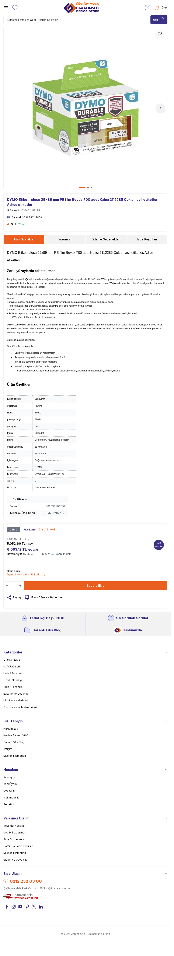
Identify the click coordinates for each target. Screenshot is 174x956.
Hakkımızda (132, 630)
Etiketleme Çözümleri (16, 693)
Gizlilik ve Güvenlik (15, 859)
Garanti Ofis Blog (46, 630)
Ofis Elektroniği (12, 680)
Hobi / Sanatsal (12, 673)
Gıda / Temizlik (12, 686)
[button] (82, 187)
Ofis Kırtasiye (11, 659)
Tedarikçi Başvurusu (46, 618)
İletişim (7, 749)
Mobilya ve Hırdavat (15, 700)
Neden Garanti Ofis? (15, 735)
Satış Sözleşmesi (14, 839)
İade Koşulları (147, 239)
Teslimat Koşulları (14, 825)
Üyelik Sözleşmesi (15, 832)
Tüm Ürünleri (46, 529)
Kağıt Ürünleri (11, 666)
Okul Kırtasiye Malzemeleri (20, 707)
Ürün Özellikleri (24, 239)
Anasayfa (9, 777)
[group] (85, 108)
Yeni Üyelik (10, 784)
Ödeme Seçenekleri (106, 239)
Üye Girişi (9, 790)
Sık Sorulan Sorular (132, 618)
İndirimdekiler (11, 797)
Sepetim (8, 804)
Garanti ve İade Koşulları (18, 846)
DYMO (14, 529)
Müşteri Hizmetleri (14, 755)
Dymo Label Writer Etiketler (24, 574)
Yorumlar (65, 239)
